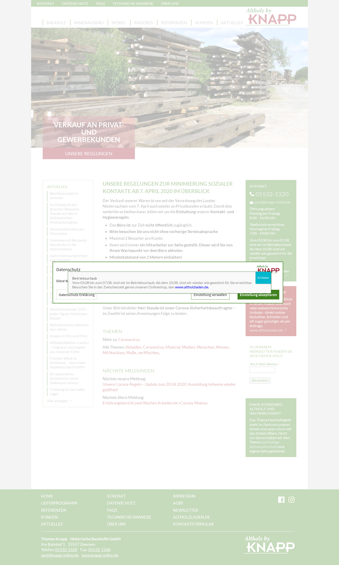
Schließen (263, 277)
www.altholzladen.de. (192, 287)
